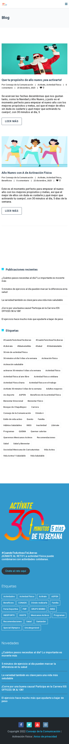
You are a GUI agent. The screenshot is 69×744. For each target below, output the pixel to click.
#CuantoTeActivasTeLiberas (49, 340)
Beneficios (7, 180)
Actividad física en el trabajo (42, 382)
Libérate (55, 425)
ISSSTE (22, 615)
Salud (6, 443)
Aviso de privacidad (45, 736)
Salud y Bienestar (21, 443)
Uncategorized (32, 628)
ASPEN (22, 395)
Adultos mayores (54, 389)
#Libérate (8, 346)
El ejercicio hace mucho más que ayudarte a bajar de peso (32, 319)
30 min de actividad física (15, 352)
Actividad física (53, 85)
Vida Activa (49, 449)
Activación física (49, 358)
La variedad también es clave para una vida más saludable (32, 300)
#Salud (39, 346)
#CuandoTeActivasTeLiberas (17, 340)
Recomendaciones (46, 437)
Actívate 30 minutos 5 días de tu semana (22, 389)
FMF (25, 609)
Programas (8, 431)
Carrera (35, 407)
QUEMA (22, 431)
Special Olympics (11, 628)
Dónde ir (39, 413)
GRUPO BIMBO (38, 609)
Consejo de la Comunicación (19, 85)
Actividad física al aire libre (16, 376)
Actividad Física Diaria (13, 382)
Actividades (9, 596)
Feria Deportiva (10, 609)
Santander (41, 621)
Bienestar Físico (35, 401)
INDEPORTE (9, 615)
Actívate (41, 85)
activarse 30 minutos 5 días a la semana (22, 370)
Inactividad (41, 425)
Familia (41, 419)
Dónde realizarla (39, 603)
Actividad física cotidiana (46, 376)
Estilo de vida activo (12, 419)
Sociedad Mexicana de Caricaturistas (21, 449)
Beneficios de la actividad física (45, 395)
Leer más (11, 121)
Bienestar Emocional (13, 401)
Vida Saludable (37, 456)
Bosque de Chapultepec (15, 407)
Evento (30, 419)
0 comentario (22, 180)
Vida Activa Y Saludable (14, 456)
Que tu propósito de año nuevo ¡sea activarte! (32, 80)
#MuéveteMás (24, 346)
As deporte (8, 395)
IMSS (28, 425)
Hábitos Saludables (12, 425)
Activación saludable (13, 364)
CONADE (22, 603)
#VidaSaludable (54, 346)
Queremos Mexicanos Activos (17, 437)
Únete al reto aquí (15, 571)
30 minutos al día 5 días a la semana (20, 358)
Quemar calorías (38, 431)
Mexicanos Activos (40, 615)
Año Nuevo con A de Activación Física (27, 172)
